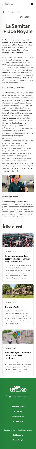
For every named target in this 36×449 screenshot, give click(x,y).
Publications (18, 435)
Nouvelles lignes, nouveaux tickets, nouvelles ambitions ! (18, 355)
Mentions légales (18, 407)
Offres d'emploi (18, 440)
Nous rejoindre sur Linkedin (19, 397)
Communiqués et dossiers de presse (18, 430)
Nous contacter (18, 416)
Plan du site (18, 411)
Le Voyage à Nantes (9, 40)
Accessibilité (18, 421)
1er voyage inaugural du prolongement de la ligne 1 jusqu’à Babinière (17, 259)
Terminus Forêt (12, 307)
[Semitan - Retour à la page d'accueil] (7, 4)
